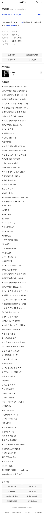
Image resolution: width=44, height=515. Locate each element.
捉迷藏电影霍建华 (12, 496)
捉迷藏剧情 (32, 60)
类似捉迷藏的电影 (32, 55)
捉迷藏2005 (12, 486)
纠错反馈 (39, 512)
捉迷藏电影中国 (11, 501)
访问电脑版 (17, 512)
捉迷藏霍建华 (32, 501)
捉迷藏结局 (11, 55)
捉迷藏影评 (11, 60)
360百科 (22, 2)
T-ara (21, 22)
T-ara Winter (10, 25)
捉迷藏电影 (32, 486)
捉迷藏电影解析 (32, 496)
